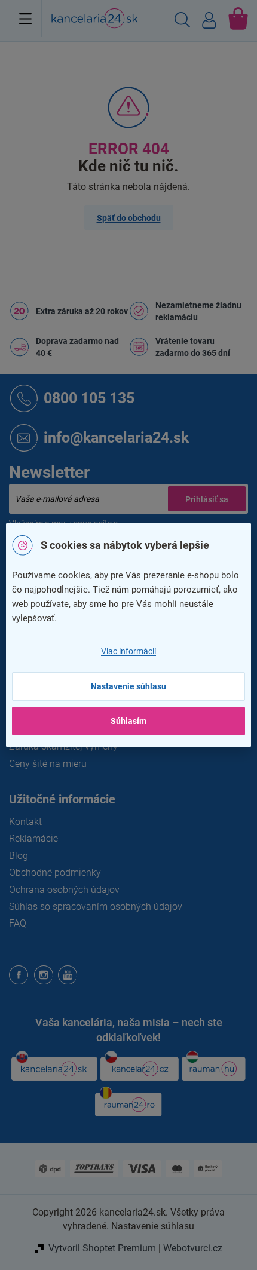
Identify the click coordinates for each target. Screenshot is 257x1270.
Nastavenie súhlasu (128, 686)
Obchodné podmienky (55, 872)
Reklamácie (33, 838)
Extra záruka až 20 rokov (82, 311)
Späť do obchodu (129, 218)
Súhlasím (128, 721)
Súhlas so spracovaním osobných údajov (95, 906)
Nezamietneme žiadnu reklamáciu (198, 311)
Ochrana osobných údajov (64, 889)
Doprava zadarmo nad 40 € (77, 347)
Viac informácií (128, 651)
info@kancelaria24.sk (116, 437)
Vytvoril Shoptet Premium (102, 1248)
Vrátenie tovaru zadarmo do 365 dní (192, 347)
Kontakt (25, 821)
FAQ (17, 923)
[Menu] (25, 18)
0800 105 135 (89, 397)
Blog (18, 855)
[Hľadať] (182, 21)
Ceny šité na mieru (48, 763)
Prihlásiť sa (207, 498)
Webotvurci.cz (192, 1248)
